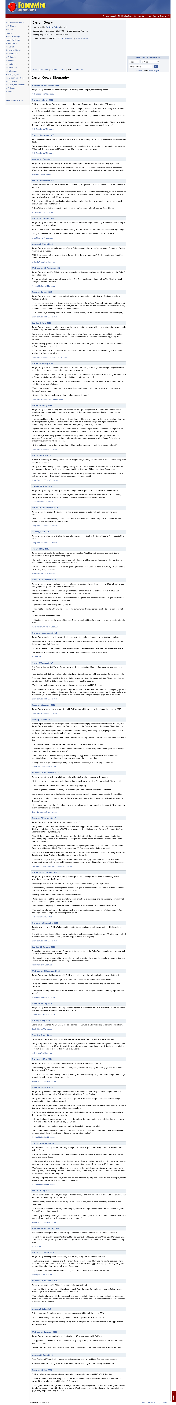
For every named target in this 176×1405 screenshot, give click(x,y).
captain (42, 104)
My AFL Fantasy (125, 16)
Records (9, 92)
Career (54, 69)
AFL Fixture (11, 26)
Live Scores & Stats (14, 100)
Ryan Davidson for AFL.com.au (43, 574)
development (77, 90)
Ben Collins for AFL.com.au (42, 1029)
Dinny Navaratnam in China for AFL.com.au (48, 399)
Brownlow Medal (13, 50)
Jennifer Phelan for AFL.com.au (43, 286)
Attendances (11, 64)
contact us (165, 1402)
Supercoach (11, 67)
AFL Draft (10, 47)
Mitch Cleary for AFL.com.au (42, 212)
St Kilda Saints (82, 38)
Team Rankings (13, 40)
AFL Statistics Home (15, 23)
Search (139, 70)
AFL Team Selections (15, 78)
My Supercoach (109, 16)
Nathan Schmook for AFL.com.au (44, 767)
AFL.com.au (36, 657)
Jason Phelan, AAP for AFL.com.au (45, 480)
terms (150, 1402)
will (43, 139)
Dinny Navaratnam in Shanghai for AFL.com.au (49, 357)
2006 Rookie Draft (64, 38)
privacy (157, 1402)
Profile (35, 69)
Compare (79, 69)
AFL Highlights (12, 74)
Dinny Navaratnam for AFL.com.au (44, 317)
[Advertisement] (120, 7)
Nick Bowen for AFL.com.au (42, 917)
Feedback (174, 1396)
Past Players (11, 81)
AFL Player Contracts (15, 85)
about (144, 1402)
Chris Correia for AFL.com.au (42, 502)
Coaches (10, 60)
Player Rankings (13, 36)
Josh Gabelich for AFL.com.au (43, 94)
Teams (9, 33)
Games (44, 69)
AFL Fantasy (11, 71)
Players (9, 29)
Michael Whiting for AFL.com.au (43, 262)
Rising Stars (11, 43)
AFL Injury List (12, 88)
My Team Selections (142, 16)
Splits (62, 69)
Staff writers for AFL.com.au (42, 174)
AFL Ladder (11, 57)
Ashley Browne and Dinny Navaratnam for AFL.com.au (52, 866)
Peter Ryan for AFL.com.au (42, 965)
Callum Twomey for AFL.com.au (43, 1015)
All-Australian (12, 54)
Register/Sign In (159, 16)
